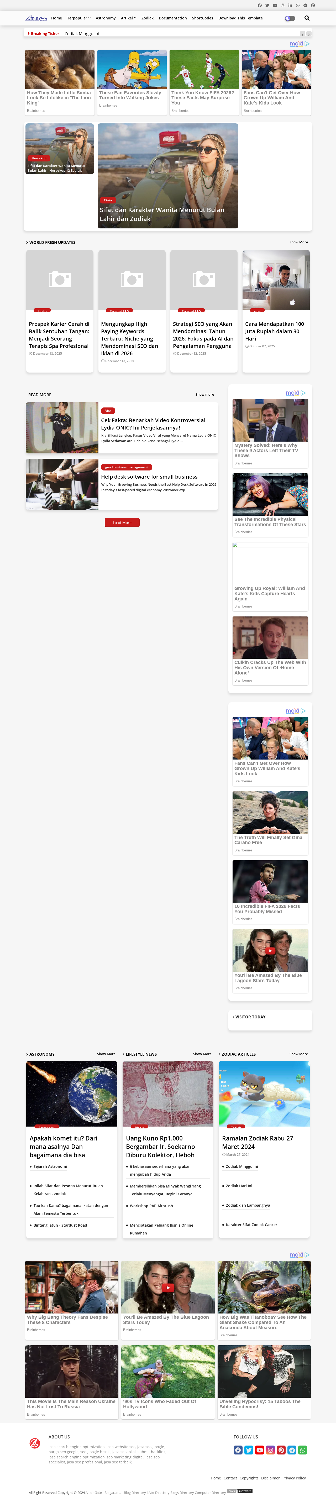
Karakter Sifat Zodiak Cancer (251, 1224)
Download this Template (240, 17)
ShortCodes (202, 17)
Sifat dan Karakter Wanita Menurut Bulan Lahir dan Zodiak (162, 214)
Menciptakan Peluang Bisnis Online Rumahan (161, 1229)
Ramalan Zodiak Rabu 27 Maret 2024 (257, 1142)
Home (56, 17)
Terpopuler (77, 17)
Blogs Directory (182, 1492)
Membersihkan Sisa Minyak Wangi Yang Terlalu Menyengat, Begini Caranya (165, 1190)
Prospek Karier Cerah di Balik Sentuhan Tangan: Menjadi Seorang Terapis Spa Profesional (59, 334)
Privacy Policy (294, 1477)
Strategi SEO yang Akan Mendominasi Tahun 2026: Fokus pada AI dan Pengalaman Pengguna (203, 334)
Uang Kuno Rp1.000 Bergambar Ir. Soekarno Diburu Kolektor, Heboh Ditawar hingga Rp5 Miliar (163, 1151)
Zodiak (147, 17)
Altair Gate (94, 1492)
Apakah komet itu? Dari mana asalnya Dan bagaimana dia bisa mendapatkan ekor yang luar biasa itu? (71, 1155)
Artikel (127, 17)
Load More (122, 522)
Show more (205, 394)
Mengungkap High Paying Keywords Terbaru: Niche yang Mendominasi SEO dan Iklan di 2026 (129, 338)
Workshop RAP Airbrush (151, 1205)
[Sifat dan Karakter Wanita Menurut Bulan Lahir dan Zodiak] (168, 175)
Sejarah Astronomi (50, 1166)
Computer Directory (210, 1492)
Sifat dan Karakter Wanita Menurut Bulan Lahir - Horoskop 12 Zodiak (56, 168)
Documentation (173, 17)
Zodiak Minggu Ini (82, 33)
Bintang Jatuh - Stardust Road (60, 1225)
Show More (299, 242)
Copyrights (249, 1477)
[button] (302, 33)
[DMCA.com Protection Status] (240, 1492)
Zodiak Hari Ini (239, 1185)
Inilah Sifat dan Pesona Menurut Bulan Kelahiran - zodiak (68, 1189)
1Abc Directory (158, 1492)
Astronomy (106, 17)
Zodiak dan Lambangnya (248, 1205)
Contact (230, 1477)
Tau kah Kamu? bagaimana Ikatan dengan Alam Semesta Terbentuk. (71, 1209)
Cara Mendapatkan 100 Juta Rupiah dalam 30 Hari (274, 331)
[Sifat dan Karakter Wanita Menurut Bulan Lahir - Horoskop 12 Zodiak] (59, 148)
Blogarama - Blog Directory (125, 1492)
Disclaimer (270, 1477)
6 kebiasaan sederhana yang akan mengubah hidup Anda (160, 1170)
